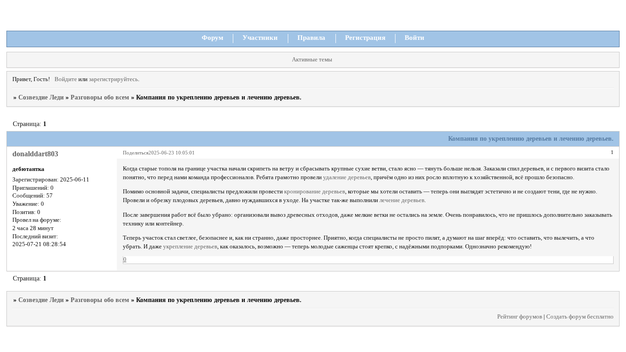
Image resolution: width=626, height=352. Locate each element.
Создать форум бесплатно (580, 317)
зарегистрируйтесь (113, 79)
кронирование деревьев (314, 191)
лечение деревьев (401, 200)
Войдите (66, 79)
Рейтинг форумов (519, 317)
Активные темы (312, 59)
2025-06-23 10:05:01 (171, 152)
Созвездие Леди (41, 97)
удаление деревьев (347, 177)
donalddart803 (35, 153)
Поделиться (135, 152)
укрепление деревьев (190, 246)
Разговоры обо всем (100, 97)
